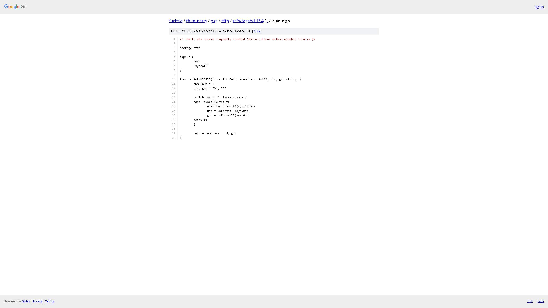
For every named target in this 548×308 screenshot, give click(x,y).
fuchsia (175, 20)
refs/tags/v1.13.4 (248, 20)
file (256, 31)
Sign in (539, 7)
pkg (214, 20)
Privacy (37, 301)
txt (530, 301)
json (540, 301)
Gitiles (26, 301)
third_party (196, 20)
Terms (49, 301)
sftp (225, 20)
